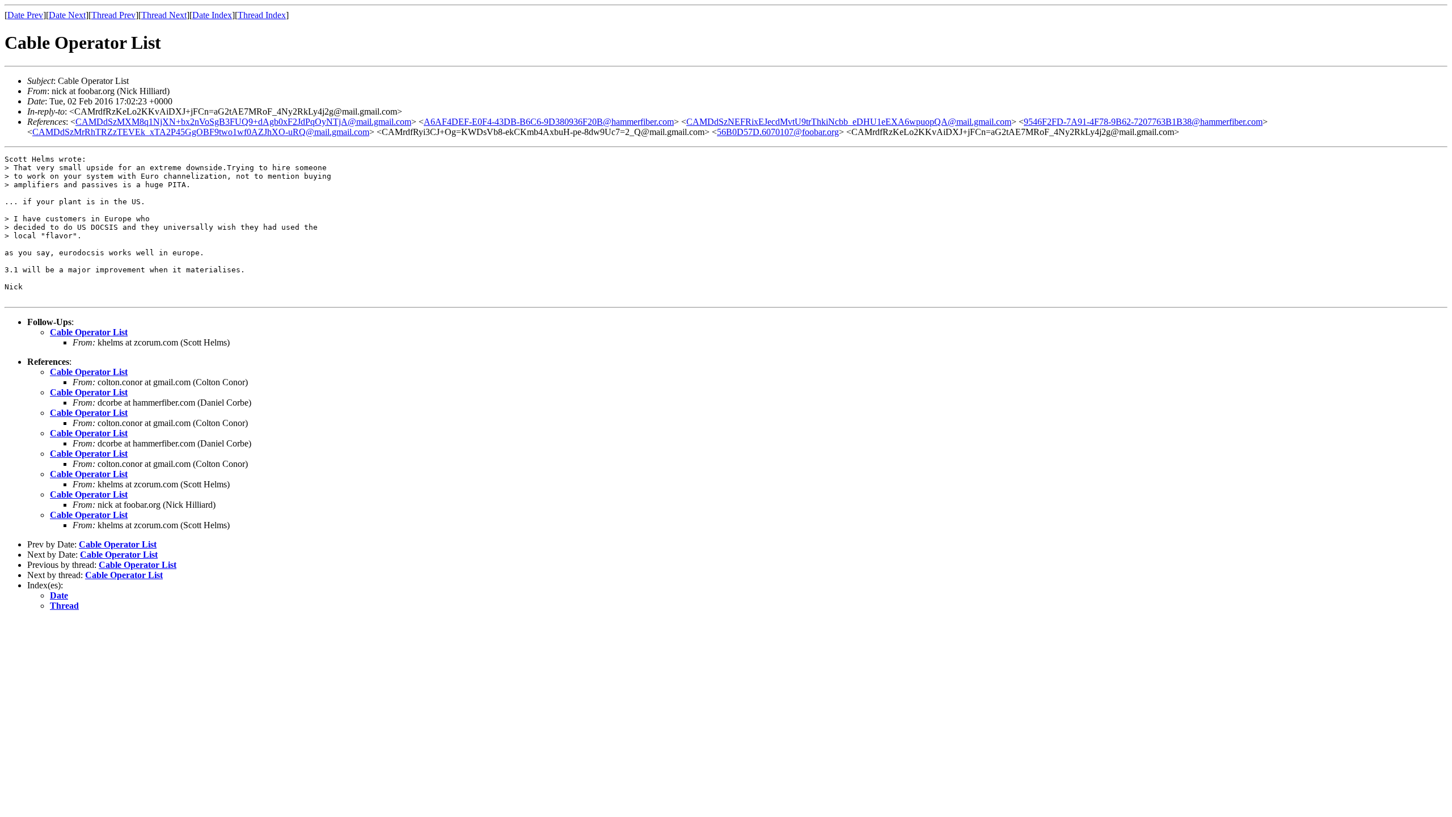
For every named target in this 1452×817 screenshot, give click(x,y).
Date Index (212, 15)
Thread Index (262, 15)
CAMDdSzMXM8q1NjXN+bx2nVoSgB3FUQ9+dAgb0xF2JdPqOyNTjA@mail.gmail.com (243, 122)
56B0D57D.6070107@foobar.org (778, 132)
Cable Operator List (89, 332)
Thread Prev (113, 15)
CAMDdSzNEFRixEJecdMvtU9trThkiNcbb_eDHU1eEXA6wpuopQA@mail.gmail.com (848, 122)
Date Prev (25, 15)
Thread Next (164, 15)
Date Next (67, 15)
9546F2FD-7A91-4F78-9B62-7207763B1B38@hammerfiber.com (1143, 122)
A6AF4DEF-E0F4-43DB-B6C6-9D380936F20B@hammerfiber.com (549, 122)
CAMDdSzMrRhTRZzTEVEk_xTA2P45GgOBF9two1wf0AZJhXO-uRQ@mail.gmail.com (200, 132)
